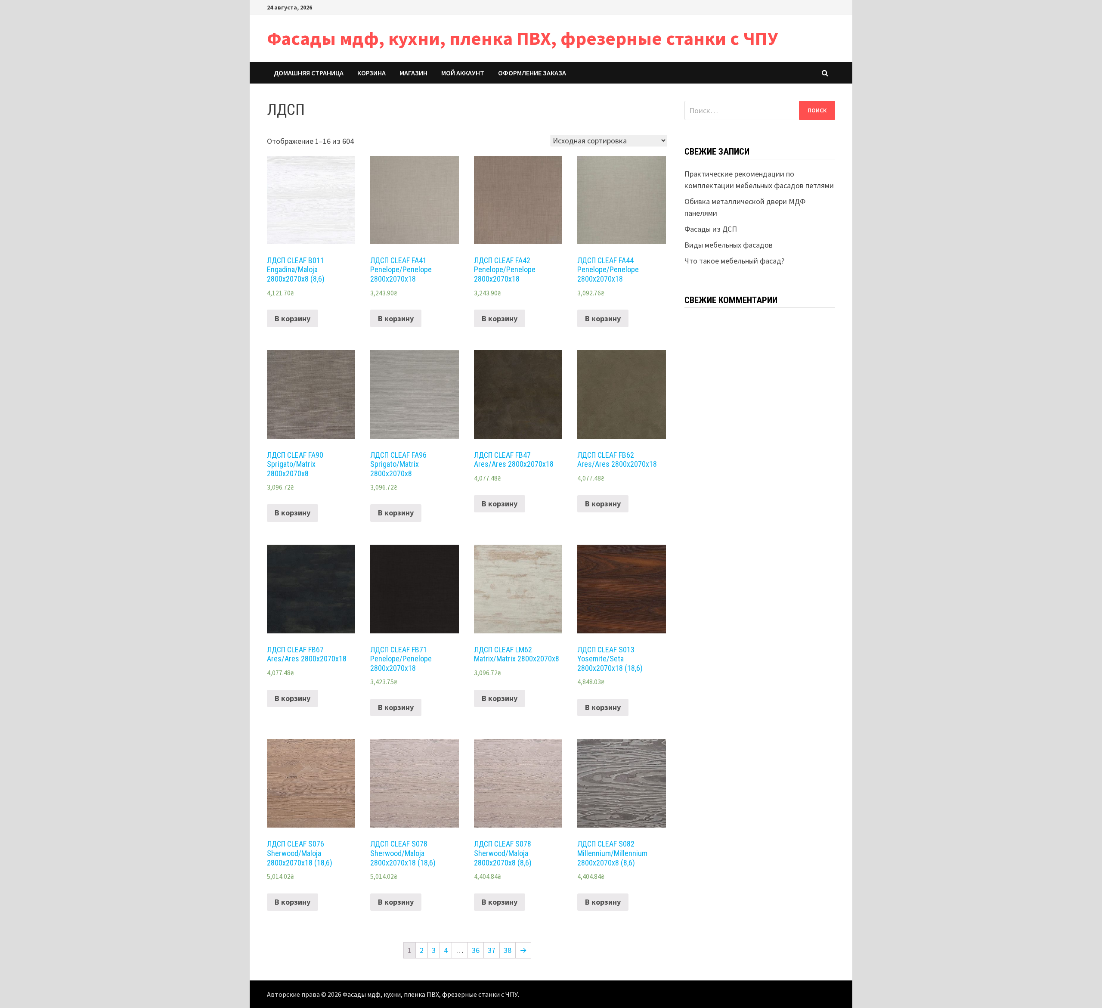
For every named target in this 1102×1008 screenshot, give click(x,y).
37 (491, 950)
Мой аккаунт (462, 72)
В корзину (292, 318)
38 (507, 950)
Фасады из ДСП (710, 229)
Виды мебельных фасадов (728, 245)
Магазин (413, 72)
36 (476, 950)
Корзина (371, 72)
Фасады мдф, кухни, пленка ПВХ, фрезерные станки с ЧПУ (522, 38)
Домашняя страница (309, 72)
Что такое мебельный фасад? (734, 261)
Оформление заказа (532, 72)
